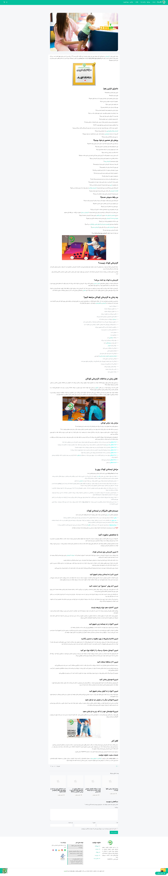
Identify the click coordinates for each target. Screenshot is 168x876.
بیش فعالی (108, 343)
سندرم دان (103, 224)
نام (117, 822)
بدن (108, 515)
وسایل (114, 319)
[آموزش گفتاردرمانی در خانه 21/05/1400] (4, 870)
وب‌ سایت (70, 822)
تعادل (84, 290)
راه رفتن (109, 215)
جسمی (95, 283)
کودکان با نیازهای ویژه (96, 758)
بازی (111, 185)
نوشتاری (111, 338)
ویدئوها (148, 2)
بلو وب (65, 871)
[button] (161, 873)
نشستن (113, 215)
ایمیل (93, 822)
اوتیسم (108, 224)
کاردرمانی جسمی (95, 227)
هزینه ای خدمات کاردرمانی (112, 218)
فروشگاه (158, 2)
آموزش (97, 387)
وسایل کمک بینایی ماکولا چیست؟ (112, 789)
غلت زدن (108, 445)
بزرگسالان (92, 224)
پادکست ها (143, 2)
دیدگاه (116, 807)
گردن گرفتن (98, 215)
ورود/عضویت (125, 2)
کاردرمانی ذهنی (110, 227)
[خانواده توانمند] (163, 2)
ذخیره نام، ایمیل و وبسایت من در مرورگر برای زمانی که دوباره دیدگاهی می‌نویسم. (98, 829)
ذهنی (98, 283)
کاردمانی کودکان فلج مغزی (112, 131)
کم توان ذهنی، (97, 224)
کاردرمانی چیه (107, 161)
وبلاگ (97, 852)
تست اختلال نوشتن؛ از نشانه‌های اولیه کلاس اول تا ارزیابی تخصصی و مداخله (76, 790)
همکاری (131, 2)
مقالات (137, 2)
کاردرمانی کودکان (92, 188)
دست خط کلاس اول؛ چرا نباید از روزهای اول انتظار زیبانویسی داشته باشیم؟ (58, 790)
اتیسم (109, 345)
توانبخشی (107, 134)
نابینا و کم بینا (102, 356)
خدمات (154, 2)
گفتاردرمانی (98, 303)
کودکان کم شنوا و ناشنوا (111, 356)
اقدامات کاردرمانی (114, 191)
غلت (106, 215)
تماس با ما (96, 858)
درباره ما (96, 855)
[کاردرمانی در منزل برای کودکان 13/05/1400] (164, 870)
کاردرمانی (107, 56)
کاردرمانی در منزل (85, 212)
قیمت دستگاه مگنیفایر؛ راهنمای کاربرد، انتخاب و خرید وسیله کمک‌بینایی (93, 790)
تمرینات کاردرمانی (70, 555)
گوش (89, 525)
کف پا (98, 476)
